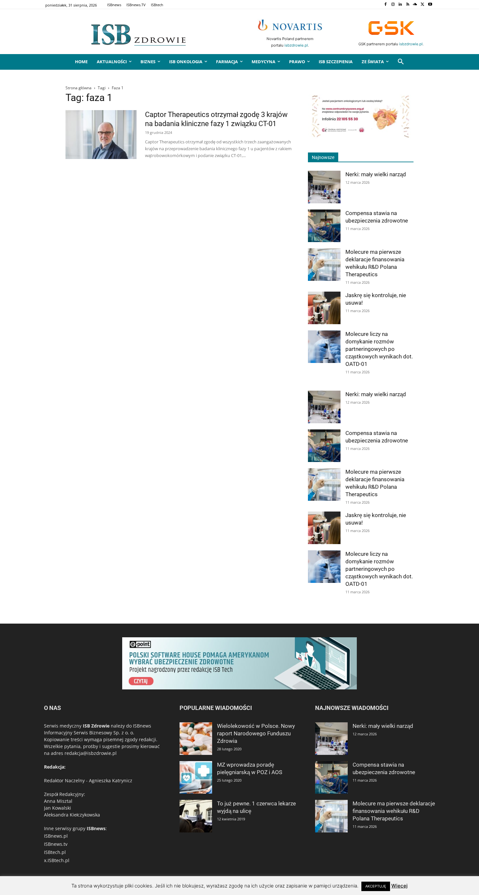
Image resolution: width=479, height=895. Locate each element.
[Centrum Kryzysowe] (361, 137)
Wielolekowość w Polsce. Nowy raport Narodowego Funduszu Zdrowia (256, 733)
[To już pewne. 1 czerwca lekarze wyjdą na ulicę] (196, 816)
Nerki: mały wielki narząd (375, 174)
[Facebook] (385, 4)
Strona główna (78, 88)
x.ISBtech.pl (56, 860)
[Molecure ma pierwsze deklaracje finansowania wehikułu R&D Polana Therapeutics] (324, 264)
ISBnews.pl (56, 836)
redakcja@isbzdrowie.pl (91, 753)
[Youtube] (430, 4)
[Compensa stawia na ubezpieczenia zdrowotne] (324, 225)
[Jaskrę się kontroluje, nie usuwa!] (324, 308)
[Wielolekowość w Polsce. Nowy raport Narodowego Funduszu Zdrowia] (196, 738)
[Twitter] (422, 4)
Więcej (399, 886)
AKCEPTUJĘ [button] (375, 886)
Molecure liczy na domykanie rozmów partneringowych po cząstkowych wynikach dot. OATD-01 (379, 349)
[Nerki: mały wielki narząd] (324, 187)
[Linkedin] (400, 4)
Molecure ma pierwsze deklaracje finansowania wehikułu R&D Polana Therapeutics (394, 811)
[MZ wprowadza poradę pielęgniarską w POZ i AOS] (196, 777)
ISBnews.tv (55, 844)
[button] (401, 62)
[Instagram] (393, 4)
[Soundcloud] (415, 4)
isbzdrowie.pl (296, 45)
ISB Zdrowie (96, 726)
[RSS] (408, 4)
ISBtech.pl (55, 852)
